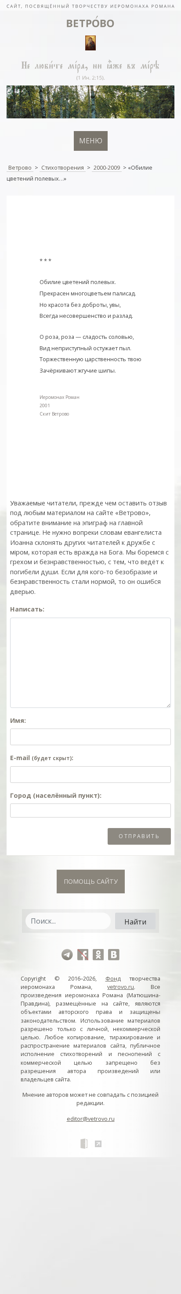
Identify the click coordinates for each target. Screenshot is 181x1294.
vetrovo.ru (120, 987)
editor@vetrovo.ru (91, 1119)
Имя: (18, 720)
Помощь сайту (91, 881)
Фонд (113, 978)
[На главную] (90, 5)
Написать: (27, 609)
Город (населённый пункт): (55, 795)
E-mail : (41, 758)
